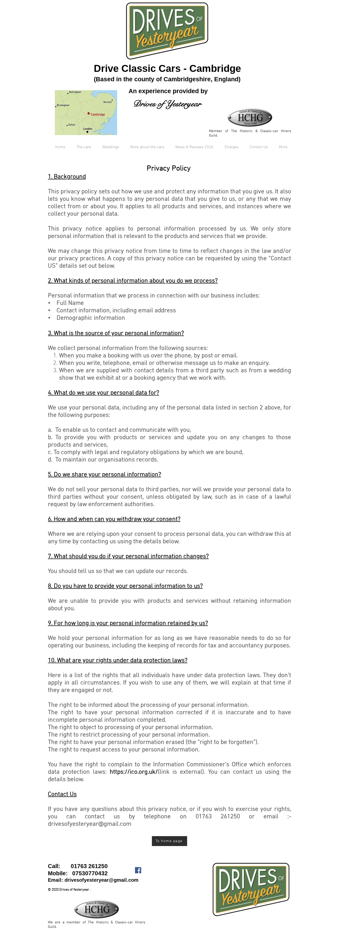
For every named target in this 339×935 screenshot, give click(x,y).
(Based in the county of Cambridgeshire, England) (167, 79)
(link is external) (157, 772)
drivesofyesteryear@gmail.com (101, 880)
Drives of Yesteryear (167, 103)
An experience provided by (167, 90)
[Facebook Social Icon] (138, 870)
